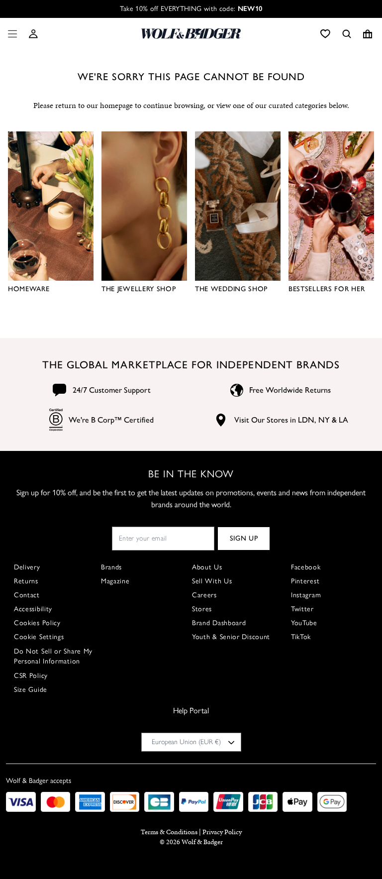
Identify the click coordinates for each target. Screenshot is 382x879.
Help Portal (191, 710)
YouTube (304, 623)
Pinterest (305, 581)
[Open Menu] (10, 33)
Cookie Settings (39, 637)
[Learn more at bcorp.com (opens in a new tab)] (56, 420)
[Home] (191, 33)
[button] (33, 33)
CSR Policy (31, 675)
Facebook (306, 567)
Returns (26, 581)
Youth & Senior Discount (231, 637)
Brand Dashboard (219, 623)
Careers (204, 595)
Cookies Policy (37, 623)
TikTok (301, 637)
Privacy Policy (222, 832)
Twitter (302, 609)
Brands (111, 567)
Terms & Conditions (169, 832)
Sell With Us (212, 581)
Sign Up (244, 538)
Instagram (306, 595)
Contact (27, 595)
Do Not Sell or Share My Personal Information (53, 656)
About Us (207, 567)
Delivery (27, 567)
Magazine (115, 581)
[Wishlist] (325, 33)
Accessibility (33, 609)
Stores (202, 609)
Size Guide (30, 689)
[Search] (346, 33)
